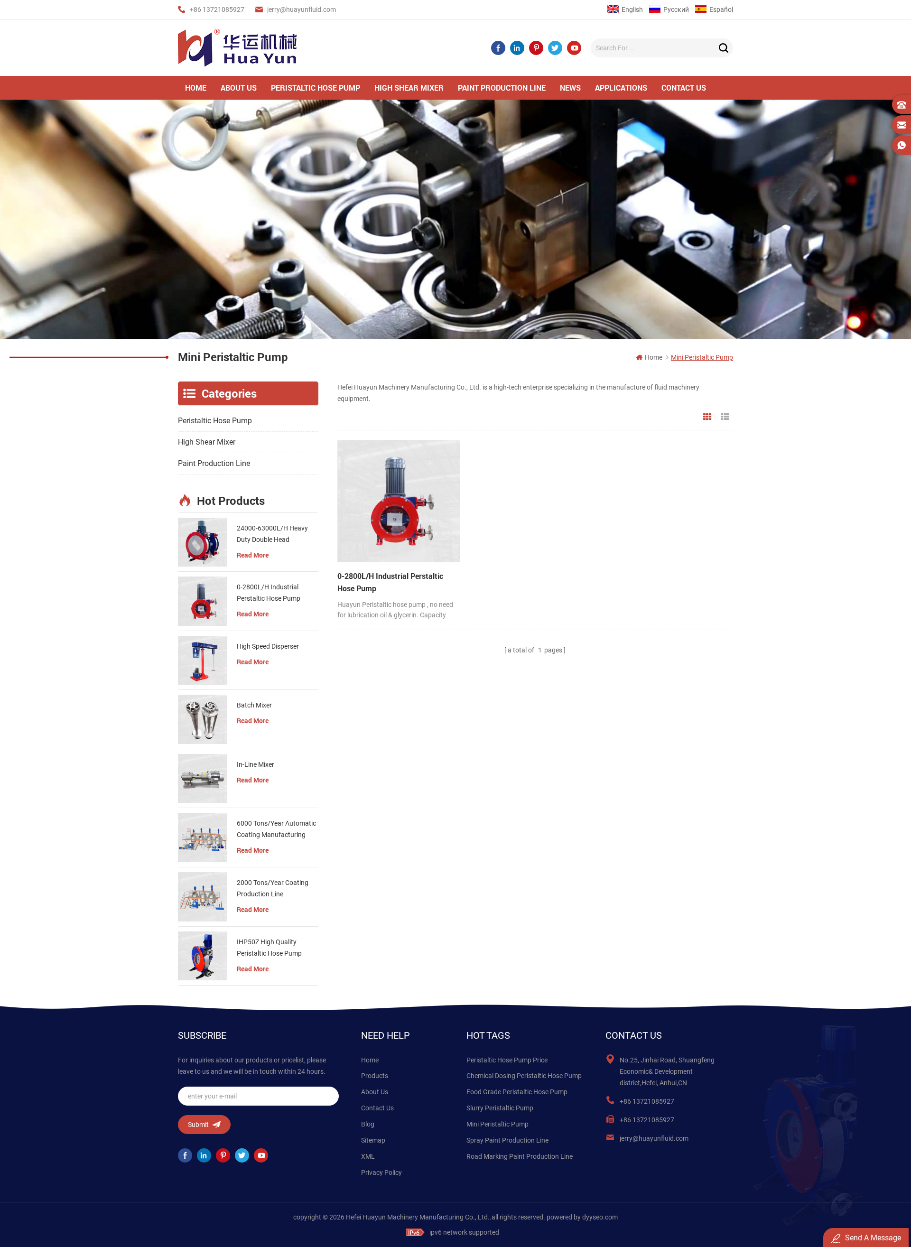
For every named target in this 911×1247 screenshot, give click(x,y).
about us (239, 88)
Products (374, 1075)
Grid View (707, 417)
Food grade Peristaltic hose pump (516, 1092)
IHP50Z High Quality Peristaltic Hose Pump (269, 947)
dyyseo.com (600, 1217)
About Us (374, 1092)
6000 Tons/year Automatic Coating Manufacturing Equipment (276, 829)
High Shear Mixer (409, 88)
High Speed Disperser (268, 646)
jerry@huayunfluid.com (301, 9)
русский (676, 9)
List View (725, 417)
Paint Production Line (502, 88)
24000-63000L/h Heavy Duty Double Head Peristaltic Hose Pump (272, 534)
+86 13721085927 (217, 9)
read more (253, 554)
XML (368, 1156)
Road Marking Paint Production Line (519, 1156)
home (195, 88)
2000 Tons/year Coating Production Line (272, 888)
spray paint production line (507, 1140)
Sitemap (373, 1140)
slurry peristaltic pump (499, 1108)
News (570, 88)
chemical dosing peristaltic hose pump (524, 1075)
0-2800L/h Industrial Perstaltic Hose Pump (390, 582)
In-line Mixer (255, 764)
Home (370, 1060)
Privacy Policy (381, 1172)
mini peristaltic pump (497, 1124)
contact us (683, 88)
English (632, 9)
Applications (621, 88)
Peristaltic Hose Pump (315, 88)
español (721, 9)
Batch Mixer (254, 705)
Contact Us (377, 1108)
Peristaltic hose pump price (507, 1060)
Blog (367, 1124)
